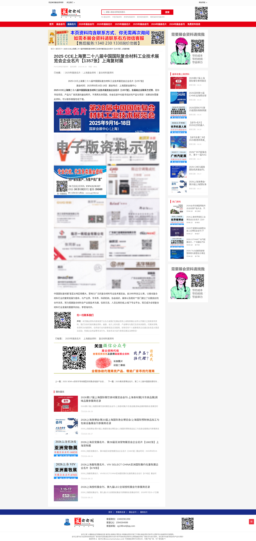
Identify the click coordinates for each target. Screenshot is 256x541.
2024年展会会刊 (177, 24)
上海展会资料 (89, 338)
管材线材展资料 (142, 17)
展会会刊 (60, 24)
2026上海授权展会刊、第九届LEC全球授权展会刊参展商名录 (115, 487)
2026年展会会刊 (86, 24)
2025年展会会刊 (141, 24)
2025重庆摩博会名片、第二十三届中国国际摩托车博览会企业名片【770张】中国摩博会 (151, 381)
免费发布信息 (193, 24)
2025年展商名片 (122, 24)
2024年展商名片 (159, 24)
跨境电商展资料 (129, 17)
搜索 (167, 12)
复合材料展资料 (106, 338)
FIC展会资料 (105, 17)
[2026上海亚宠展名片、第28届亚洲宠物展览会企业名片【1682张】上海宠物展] (66, 456)
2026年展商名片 (104, 24)
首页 (51, 24)
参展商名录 (120, 512)
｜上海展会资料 (88, 73)
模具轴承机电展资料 (157, 17)
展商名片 (71, 24)
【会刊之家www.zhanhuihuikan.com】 (111, 539)
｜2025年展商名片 (72, 73)
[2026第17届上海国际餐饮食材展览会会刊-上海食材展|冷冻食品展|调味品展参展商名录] (66, 411)
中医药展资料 (117, 17)
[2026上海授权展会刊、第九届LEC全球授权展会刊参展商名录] (66, 500)
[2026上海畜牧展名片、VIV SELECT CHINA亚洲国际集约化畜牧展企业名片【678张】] (66, 478)
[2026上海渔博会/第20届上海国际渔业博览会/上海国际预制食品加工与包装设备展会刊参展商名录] (66, 433)
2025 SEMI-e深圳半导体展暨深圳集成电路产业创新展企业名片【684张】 (93, 381)
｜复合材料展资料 (105, 73)
